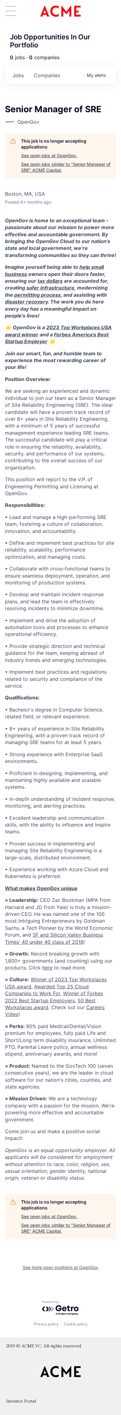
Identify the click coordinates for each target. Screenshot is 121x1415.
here (47, 968)
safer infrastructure (50, 288)
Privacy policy (46, 1324)
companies (47, 75)
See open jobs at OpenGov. (49, 155)
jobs (18, 75)
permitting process (37, 295)
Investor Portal (21, 1401)
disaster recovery (26, 302)
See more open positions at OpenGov (60, 1267)
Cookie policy (75, 1324)
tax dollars (50, 281)
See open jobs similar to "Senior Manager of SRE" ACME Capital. (65, 167)
